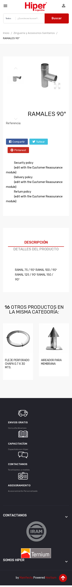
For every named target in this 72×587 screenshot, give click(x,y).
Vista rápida (9, 373)
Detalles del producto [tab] (36, 249)
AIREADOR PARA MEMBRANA (51, 362)
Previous (16, 68)
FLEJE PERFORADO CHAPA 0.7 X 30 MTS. (17, 363)
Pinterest (20, 150)
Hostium (50, 577)
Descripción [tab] (36, 242)
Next (16, 119)
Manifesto (26, 577)
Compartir (18, 141)
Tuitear (40, 141)
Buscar (57, 18)
